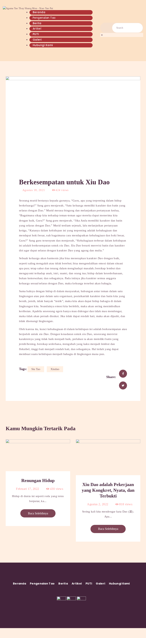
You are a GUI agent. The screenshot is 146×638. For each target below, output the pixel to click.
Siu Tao (35, 369)
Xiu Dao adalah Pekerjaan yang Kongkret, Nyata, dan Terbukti (108, 490)
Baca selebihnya (38, 513)
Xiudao (55, 369)
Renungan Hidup (38, 480)
